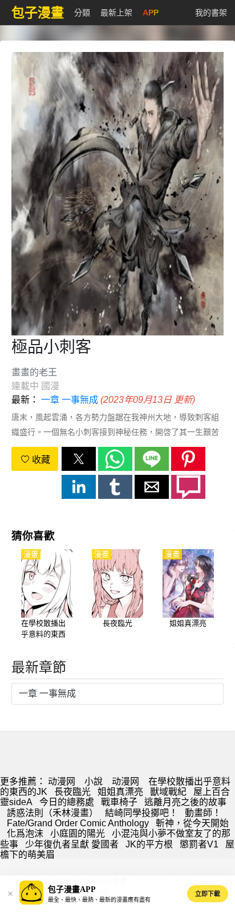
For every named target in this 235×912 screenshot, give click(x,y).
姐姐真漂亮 (120, 792)
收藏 (40, 460)
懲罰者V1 (199, 844)
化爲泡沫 (25, 833)
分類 (82, 12)
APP (151, 12)
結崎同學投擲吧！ (141, 813)
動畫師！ (203, 813)
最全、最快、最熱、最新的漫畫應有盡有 (99, 900)
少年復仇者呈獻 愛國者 (72, 844)
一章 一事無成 (69, 400)
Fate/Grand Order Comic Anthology (78, 823)
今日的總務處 (66, 802)
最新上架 (116, 12)
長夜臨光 (72, 792)
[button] (79, 459)
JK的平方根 (149, 844)
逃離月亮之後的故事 (185, 802)
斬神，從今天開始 (192, 823)
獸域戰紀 (168, 792)
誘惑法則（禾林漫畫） (52, 813)
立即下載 (207, 893)
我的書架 (211, 12)
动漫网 (61, 781)
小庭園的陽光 (77, 833)
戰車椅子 (119, 802)
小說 (93, 781)
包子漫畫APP (72, 889)
